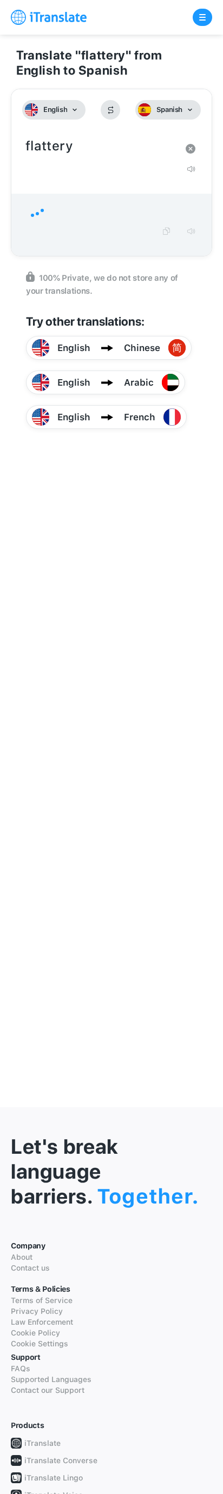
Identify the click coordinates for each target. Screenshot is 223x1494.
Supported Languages (51, 1379)
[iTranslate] (49, 17)
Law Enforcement (42, 1322)
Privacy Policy (37, 1311)
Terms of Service (42, 1300)
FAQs (20, 1368)
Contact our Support (47, 1390)
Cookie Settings (39, 1343)
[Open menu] (202, 17)
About (21, 1257)
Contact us (30, 1268)
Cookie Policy (35, 1332)
